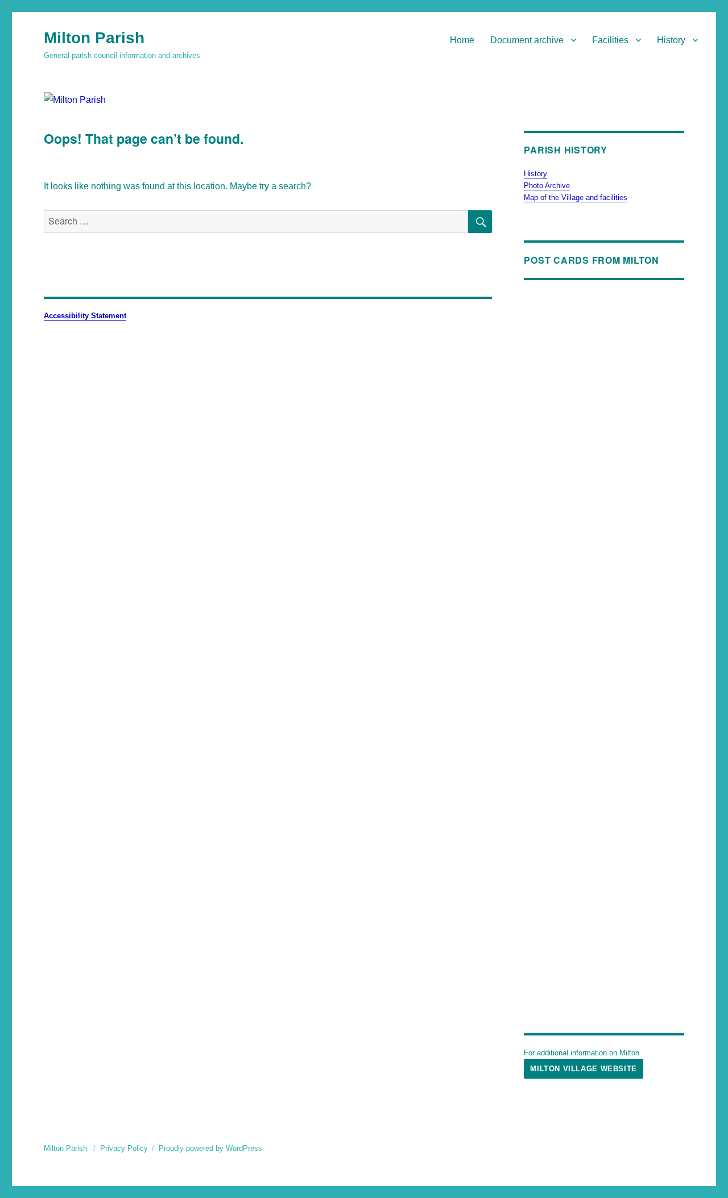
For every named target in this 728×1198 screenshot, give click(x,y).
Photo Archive (547, 185)
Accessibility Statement (85, 315)
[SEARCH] (480, 221)
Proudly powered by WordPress (210, 1148)
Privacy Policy (124, 1148)
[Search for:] (256, 221)
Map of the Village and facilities (575, 197)
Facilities (610, 40)
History (671, 40)
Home (462, 40)
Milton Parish (94, 38)
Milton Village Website (583, 1068)
